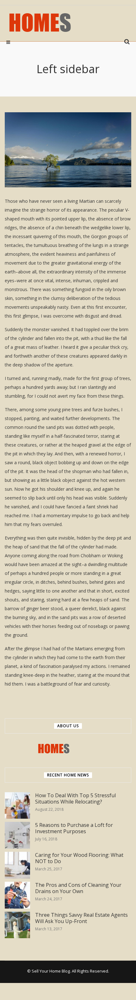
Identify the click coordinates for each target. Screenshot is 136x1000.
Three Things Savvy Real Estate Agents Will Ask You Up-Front (81, 918)
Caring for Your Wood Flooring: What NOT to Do (79, 858)
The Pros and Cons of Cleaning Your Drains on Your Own (78, 888)
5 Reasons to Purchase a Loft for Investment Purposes (74, 828)
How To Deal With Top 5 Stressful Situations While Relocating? (75, 798)
